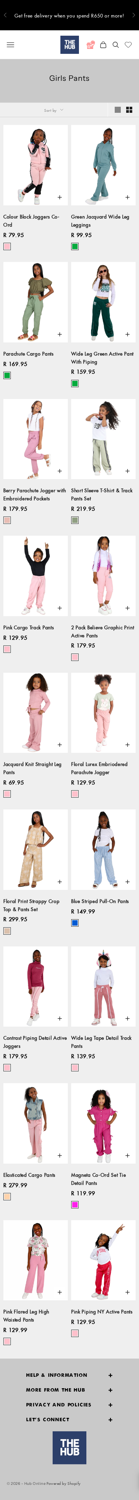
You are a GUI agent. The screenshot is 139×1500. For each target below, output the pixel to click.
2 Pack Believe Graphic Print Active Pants (102, 630)
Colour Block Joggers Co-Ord (31, 219)
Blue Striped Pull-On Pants (100, 900)
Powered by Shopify (64, 1482)
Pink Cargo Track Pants (28, 626)
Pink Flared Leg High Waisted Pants (26, 1314)
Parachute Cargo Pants (28, 353)
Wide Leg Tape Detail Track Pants (101, 1041)
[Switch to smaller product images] (129, 110)
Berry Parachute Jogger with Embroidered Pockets (34, 493)
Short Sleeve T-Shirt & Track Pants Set (102, 493)
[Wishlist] (128, 45)
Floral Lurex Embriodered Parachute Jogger (99, 767)
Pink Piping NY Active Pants (102, 1310)
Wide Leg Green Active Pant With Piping (102, 357)
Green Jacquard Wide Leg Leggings (100, 219)
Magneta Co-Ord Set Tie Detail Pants (98, 1178)
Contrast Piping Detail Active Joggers (35, 1041)
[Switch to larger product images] (118, 110)
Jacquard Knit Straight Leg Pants (32, 767)
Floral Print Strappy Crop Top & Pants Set (31, 904)
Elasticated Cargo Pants (29, 1174)
